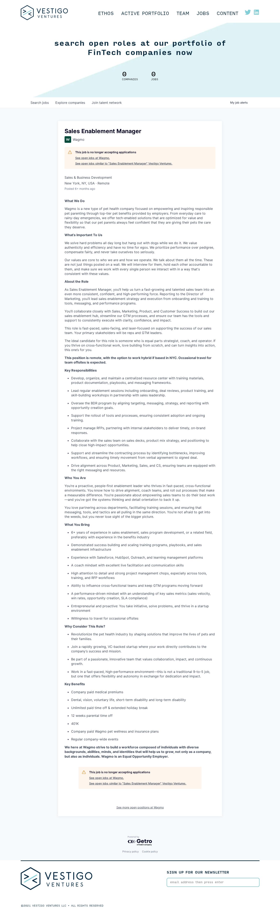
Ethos (106, 13)
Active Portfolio (145, 13)
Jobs (203, 13)
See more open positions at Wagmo (140, 807)
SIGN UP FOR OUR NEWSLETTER (198, 872)
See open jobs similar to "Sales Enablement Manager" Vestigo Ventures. (123, 163)
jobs (40, 103)
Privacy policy (130, 851)
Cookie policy (150, 851)
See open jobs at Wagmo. (92, 158)
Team (182, 13)
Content (227, 13)
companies (70, 103)
